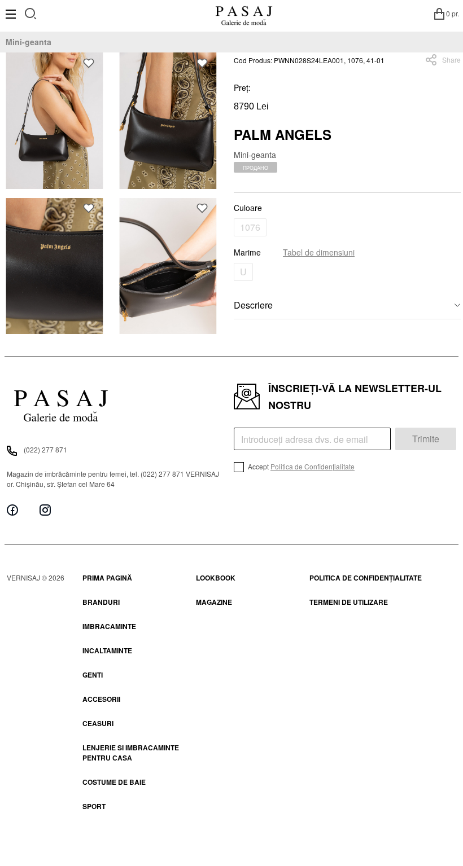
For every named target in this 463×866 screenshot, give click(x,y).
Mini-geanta (28, 41)
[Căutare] (31, 12)
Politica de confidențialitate (365, 578)
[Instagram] (45, 510)
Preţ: (242, 87)
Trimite (425, 438)
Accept (300, 466)
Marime (294, 252)
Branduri (101, 602)
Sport (94, 806)
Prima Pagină (107, 578)
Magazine (214, 602)
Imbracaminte (109, 626)
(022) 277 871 (45, 449)
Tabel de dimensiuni (319, 252)
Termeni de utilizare (348, 602)
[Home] (243, 13)
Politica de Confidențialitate (312, 466)
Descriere (253, 304)
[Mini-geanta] (54, 120)
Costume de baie (114, 782)
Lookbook (215, 578)
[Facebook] (12, 510)
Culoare (248, 207)
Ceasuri (97, 723)
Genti (92, 675)
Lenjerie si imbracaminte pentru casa (130, 752)
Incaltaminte (107, 650)
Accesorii (101, 699)
